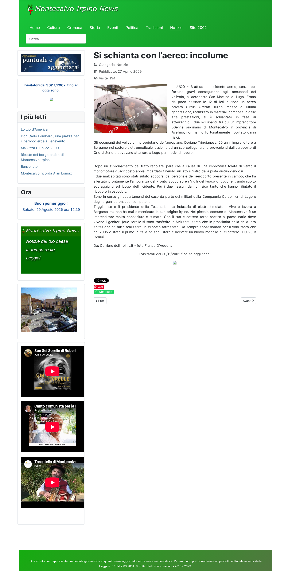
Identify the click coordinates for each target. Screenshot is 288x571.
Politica (132, 27)
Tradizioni (154, 27)
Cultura (53, 27)
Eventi (112, 27)
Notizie (176, 27)
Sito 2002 (198, 27)
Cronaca (74, 27)
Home (35, 27)
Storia (95, 27)
